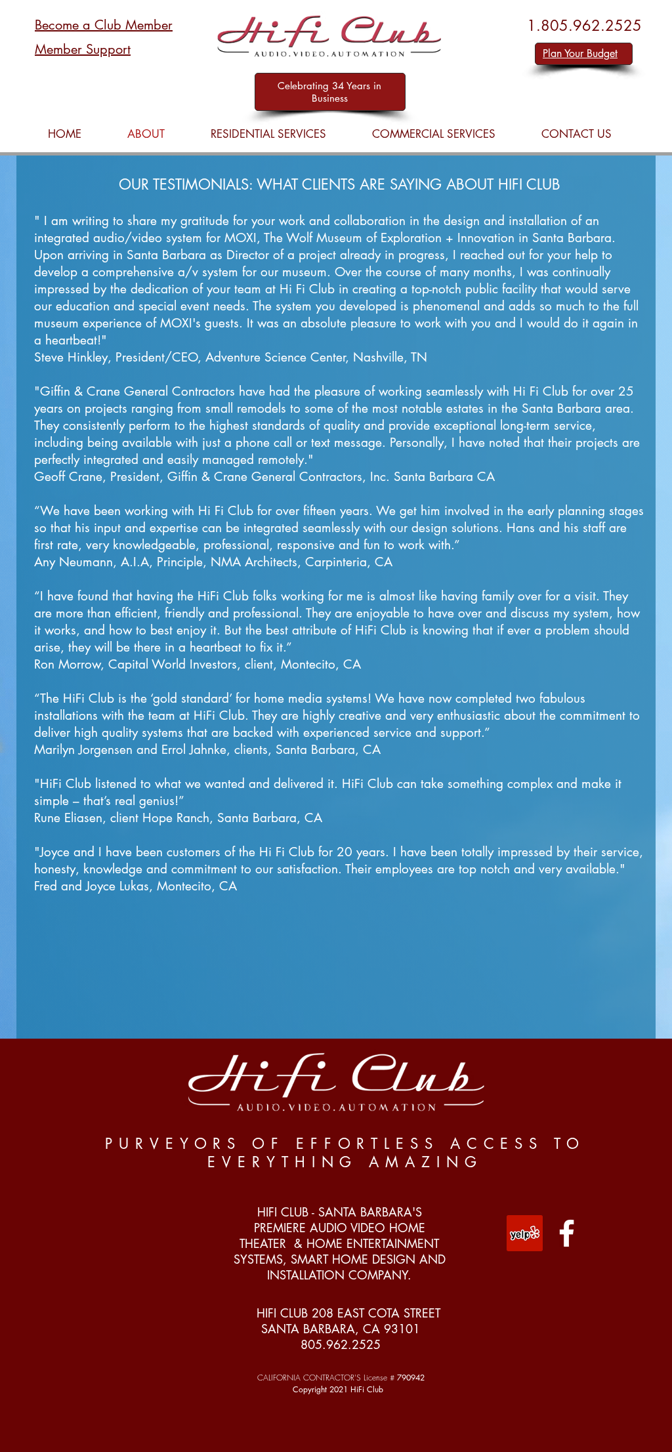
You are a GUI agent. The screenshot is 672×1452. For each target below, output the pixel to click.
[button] (268, 134)
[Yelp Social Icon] (525, 1233)
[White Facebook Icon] (567, 1233)
